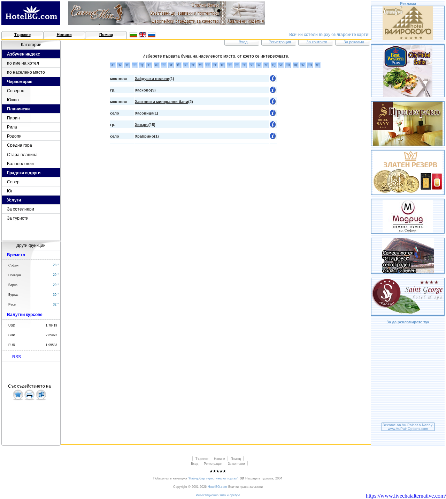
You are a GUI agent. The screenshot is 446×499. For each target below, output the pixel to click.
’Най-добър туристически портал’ (213, 478)
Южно (13, 100)
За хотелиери (20, 209)
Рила (12, 127)
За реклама (354, 42)
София (13, 265)
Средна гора (19, 145)
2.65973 (51, 335)
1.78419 (51, 325)
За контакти (316, 42)
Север (13, 182)
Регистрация (280, 42)
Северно (15, 91)
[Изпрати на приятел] (41, 399)
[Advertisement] (408, 374)
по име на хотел (23, 63)
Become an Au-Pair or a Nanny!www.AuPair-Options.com (408, 427)
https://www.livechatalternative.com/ (406, 496)
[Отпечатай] (29, 399)
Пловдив (14, 275)
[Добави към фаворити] (18, 399)
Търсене (22, 34)
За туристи (18, 218)
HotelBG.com (217, 487)
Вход (243, 42)
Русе (12, 304)
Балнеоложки (20, 164)
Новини (64, 34)
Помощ (106, 34)
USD (11, 325)
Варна (12, 285)
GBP (11, 335)
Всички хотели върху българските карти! (329, 34)
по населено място (26, 72)
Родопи (14, 136)
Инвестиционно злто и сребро (218, 495)
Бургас (13, 294)
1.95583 (51, 345)
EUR (11, 345)
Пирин (13, 118)
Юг (10, 191)
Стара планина (22, 155)
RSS (16, 357)
